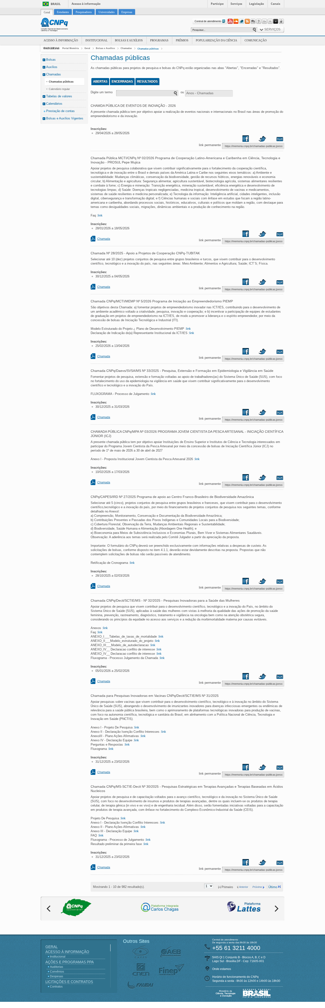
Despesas (56, 976)
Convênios (57, 971)
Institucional (96, 40)
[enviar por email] (274, 139)
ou (182, 92)
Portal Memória (70, 48)
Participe (217, 4)
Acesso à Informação (61, 40)
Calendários (54, 103)
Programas (159, 40)
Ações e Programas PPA (69, 962)
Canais (275, 4)
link (100, 215)
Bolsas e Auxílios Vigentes (64, 118)
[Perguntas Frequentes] (258, 21)
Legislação (256, 4)
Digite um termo (102, 92)
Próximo (257, 886)
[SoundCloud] (235, 21)
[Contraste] (275, 21)
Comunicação (256, 40)
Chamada (103, 239)
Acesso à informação (86, 4)
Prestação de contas (60, 111)
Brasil (56, 4)
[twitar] (262, 139)
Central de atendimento (208, 21)
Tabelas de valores (59, 96)
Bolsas (51, 59)
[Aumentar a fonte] (264, 21)
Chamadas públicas (148, 49)
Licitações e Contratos (69, 982)
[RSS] (247, 21)
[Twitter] (241, 21)
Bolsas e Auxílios (129, 40)
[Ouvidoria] (253, 21)
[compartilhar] (250, 139)
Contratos (56, 986)
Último (272, 887)
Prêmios (182, 40)
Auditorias (56, 967)
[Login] (281, 21)
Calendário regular (59, 89)
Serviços (236, 4)
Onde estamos (221, 969)
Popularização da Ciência (216, 40)
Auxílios (51, 67)
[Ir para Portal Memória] (60, 25)
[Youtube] (230, 21)
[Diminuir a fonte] (270, 21)
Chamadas (126, 48)
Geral (87, 48)
